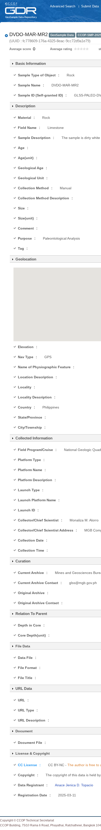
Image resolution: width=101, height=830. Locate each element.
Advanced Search (62, 6)
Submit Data (90, 6)
